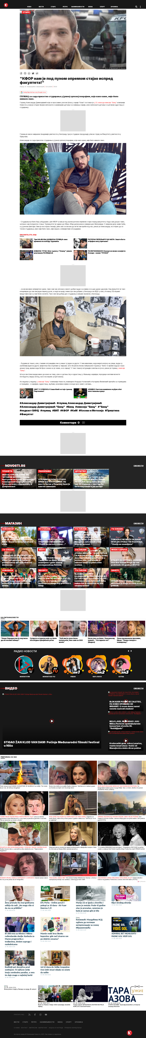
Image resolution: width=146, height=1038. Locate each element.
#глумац (45, 410)
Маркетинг (42, 1028)
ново (29, 6)
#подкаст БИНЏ (29, 410)
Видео (11, 688)
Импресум (33, 1028)
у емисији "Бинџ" (43, 382)
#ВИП (55, 410)
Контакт (24, 1028)
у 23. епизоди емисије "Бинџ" (105, 103)
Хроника (114, 6)
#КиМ (73, 410)
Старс (53, 6)
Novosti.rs (15, 466)
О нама (17, 1028)
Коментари (70, 422)
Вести (41, 6)
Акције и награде (56, 1028)
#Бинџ (70, 406)
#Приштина (112, 410)
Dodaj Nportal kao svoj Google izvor (34, 92)
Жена (90, 6)
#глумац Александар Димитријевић (79, 403)
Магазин (13, 523)
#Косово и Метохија (91, 410)
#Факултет (26, 414)
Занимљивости (77, 6)
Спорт (102, 6)
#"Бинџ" (103, 406)
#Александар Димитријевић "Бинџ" (42, 406)
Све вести (138, 466)
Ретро (65, 6)
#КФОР (64, 410)
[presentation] (128, 651)
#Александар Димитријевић (37, 403)
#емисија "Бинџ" (85, 406)
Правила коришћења (73, 1028)
